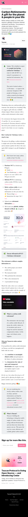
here (12, 170)
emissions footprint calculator (15, 160)
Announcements (6, 9)
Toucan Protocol (11, 494)
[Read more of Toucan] (3, 38)
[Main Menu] (25, 2)
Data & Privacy (15, 501)
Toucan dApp (8, 184)
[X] (14, 497)
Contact (21, 499)
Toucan (4, 42)
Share (23, 40)
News (6, 499)
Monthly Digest (14, 499)
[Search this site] (22, 2)
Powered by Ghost (14, 505)
